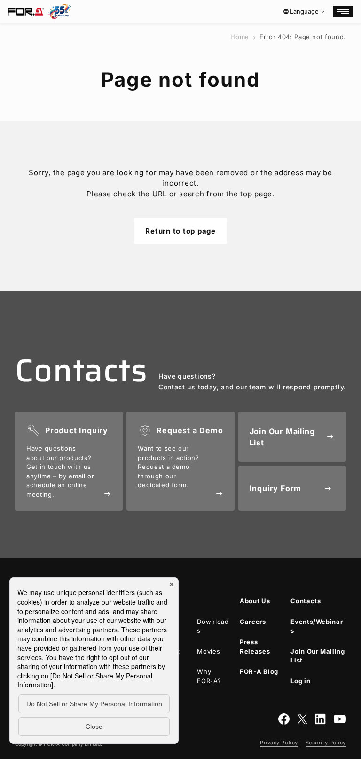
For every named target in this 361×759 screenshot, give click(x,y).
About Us (255, 601)
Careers (253, 621)
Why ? (209, 676)
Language (304, 11)
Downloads (212, 626)
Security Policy (326, 742)
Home (239, 36)
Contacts (305, 601)
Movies (208, 651)
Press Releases (255, 646)
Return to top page (180, 230)
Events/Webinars (316, 626)
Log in (300, 681)
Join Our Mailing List (317, 655)
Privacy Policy (279, 742)
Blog (259, 671)
